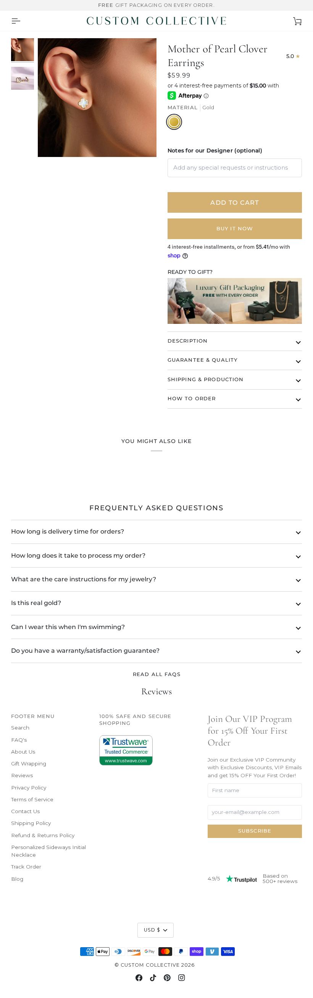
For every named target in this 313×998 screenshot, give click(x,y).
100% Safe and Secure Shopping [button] (135, 719)
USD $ (152, 930)
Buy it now (234, 228)
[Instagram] (181, 977)
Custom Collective (150, 965)
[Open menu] (15, 21)
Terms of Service (32, 799)
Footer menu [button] (33, 716)
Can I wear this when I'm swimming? (68, 627)
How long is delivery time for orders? (67, 531)
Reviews (22, 775)
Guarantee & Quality (202, 360)
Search (20, 728)
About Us (23, 752)
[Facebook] (139, 977)
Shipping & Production (206, 379)
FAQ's (19, 740)
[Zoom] (97, 97)
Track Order (26, 867)
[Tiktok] (153, 977)
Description (188, 341)
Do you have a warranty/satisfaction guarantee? (85, 650)
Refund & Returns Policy (42, 835)
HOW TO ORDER (192, 398)
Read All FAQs (157, 674)
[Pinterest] (167, 977)
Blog (17, 879)
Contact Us (25, 811)
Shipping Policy (31, 823)
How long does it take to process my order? (78, 555)
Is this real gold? (36, 603)
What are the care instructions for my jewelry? (83, 579)
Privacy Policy (28, 787)
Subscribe (254, 831)
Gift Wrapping (28, 763)
